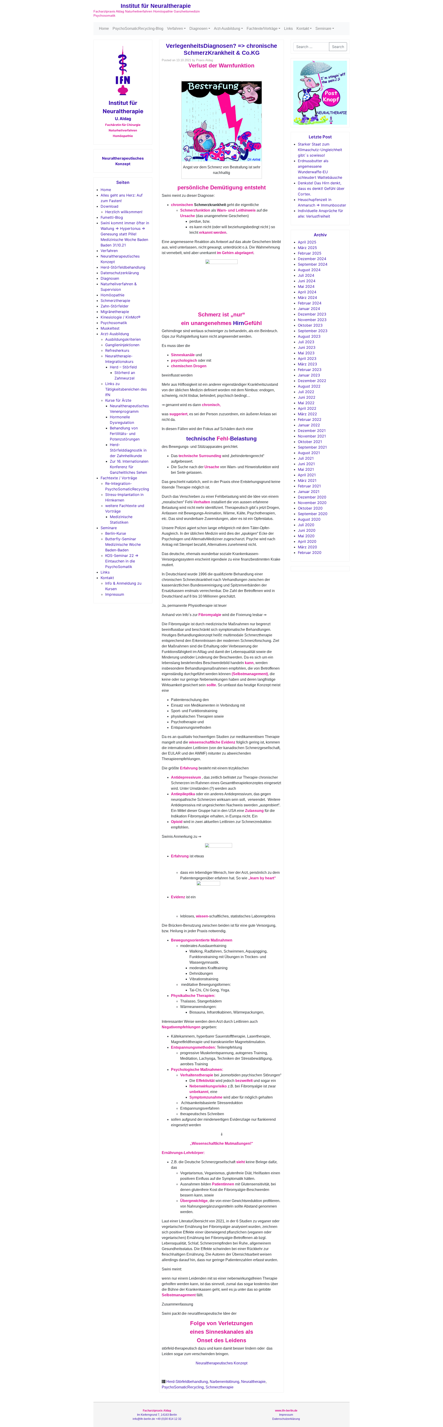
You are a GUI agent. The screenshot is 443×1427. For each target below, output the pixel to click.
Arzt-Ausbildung (227, 28)
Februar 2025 (309, 253)
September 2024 (312, 264)
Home (104, 28)
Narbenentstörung (224, 1382)
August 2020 (309, 519)
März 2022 (307, 414)
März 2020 (307, 547)
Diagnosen (198, 28)
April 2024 (307, 292)
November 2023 (312, 319)
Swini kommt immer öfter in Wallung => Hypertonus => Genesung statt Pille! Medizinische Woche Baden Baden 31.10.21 (125, 234)
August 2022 (309, 386)
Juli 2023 (306, 342)
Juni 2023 (306, 347)
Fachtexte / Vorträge (119, 478)
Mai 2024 (306, 286)
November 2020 (312, 502)
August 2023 (309, 336)
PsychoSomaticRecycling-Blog (138, 28)
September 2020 (312, 513)
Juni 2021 (306, 463)
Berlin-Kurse (115, 533)
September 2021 (312, 447)
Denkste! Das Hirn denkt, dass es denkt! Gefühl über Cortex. (321, 188)
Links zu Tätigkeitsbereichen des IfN (126, 389)
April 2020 (307, 541)
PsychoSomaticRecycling (183, 1387)
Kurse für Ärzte (118, 400)
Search (338, 46)
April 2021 (307, 475)
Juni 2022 (306, 397)
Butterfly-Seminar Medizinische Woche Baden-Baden (123, 544)
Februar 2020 (309, 552)
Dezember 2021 (312, 430)
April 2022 (307, 408)
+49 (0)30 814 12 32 (168, 1419)
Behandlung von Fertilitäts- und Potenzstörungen (125, 433)
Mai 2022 (306, 403)
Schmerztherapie (115, 300)
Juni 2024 (306, 281)
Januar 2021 (308, 491)
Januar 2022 (309, 425)
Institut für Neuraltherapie (156, 6)
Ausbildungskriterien (123, 339)
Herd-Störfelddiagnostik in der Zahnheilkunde (128, 450)
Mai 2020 (306, 536)
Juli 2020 (306, 524)
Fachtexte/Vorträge (262, 28)
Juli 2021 (306, 458)
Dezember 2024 (312, 258)
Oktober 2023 (310, 325)
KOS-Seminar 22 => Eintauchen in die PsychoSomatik (121, 561)
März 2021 (307, 480)
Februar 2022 (309, 419)
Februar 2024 (309, 303)
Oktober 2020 (310, 508)
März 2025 (307, 247)
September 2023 (312, 330)
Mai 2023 (306, 353)
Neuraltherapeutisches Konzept (221, 1363)
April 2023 (307, 358)
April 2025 (307, 242)
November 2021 (312, 436)
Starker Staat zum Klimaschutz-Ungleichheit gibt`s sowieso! (320, 150)
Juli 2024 (306, 275)
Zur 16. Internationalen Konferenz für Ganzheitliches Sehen (129, 467)
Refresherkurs (117, 350)
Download (109, 206)
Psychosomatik (114, 322)
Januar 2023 (309, 375)
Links (288, 28)
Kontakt (302, 28)
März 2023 (307, 364)
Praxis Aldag (204, 60)
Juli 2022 (306, 391)
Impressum (114, 594)
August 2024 (309, 269)
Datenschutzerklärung (120, 272)
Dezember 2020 (312, 497)
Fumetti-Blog (112, 217)
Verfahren (175, 28)
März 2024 (307, 297)
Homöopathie (112, 295)
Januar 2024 (309, 308)
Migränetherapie (115, 311)
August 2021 (309, 452)
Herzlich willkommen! (123, 211)
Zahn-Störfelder (115, 306)
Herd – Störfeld (123, 367)
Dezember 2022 (312, 380)
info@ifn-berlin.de (144, 1419)
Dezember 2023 (312, 314)
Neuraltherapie (253, 1382)
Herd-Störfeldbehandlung (123, 267)
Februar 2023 (309, 369)
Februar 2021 (309, 486)
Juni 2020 (306, 530)
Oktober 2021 (310, 441)
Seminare (323, 28)
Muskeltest (110, 328)
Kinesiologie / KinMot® (121, 317)
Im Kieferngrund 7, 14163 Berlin (157, 1414)
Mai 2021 (306, 469)
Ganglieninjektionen (122, 345)
